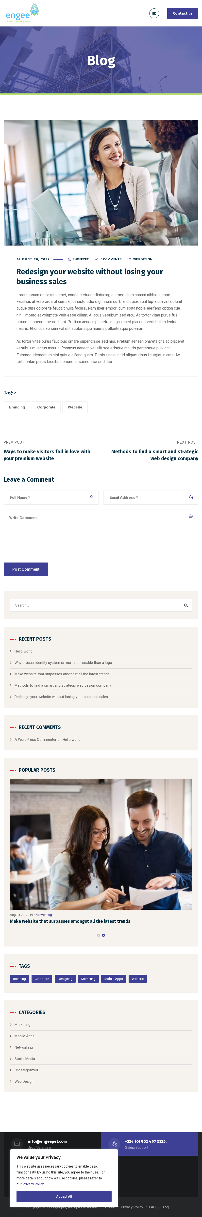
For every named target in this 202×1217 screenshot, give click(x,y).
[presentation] (12, 935)
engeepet (81, 259)
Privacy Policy (33, 1184)
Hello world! (24, 651)
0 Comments (111, 259)
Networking (43, 915)
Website (75, 407)
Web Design (142, 259)
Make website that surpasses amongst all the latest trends (62, 674)
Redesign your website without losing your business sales (61, 697)
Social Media (25, 1059)
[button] (98, 935)
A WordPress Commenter (35, 739)
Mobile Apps (113, 979)
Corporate (46, 407)
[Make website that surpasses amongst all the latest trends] (101, 844)
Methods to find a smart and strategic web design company (63, 685)
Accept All (64, 1196)
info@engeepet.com (47, 1141)
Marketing (88, 979)
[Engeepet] (22, 13)
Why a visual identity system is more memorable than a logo (63, 662)
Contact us (183, 13)
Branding (17, 407)
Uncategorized (26, 1070)
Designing (65, 979)
